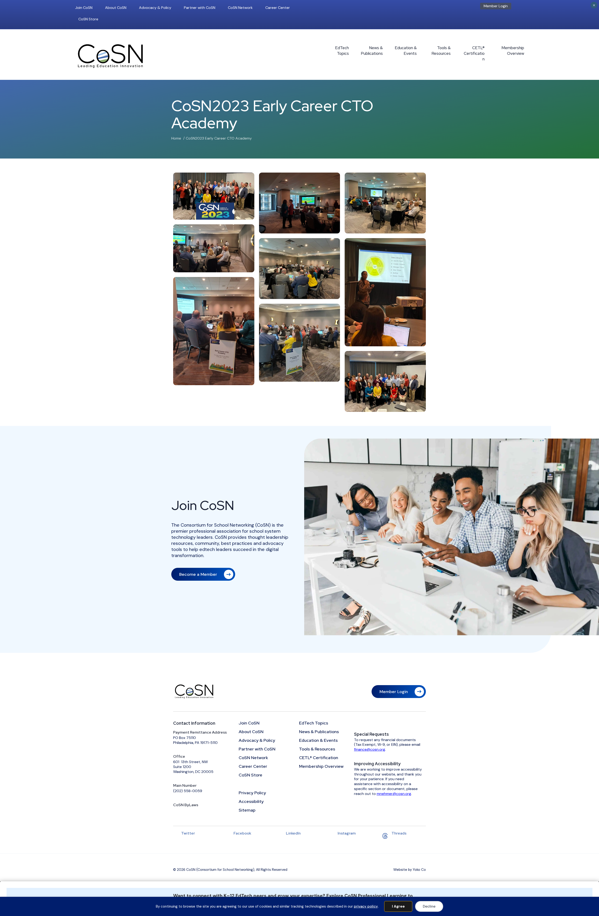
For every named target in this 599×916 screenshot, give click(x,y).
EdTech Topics (342, 50)
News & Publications (372, 50)
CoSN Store (88, 19)
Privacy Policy (252, 793)
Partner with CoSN (199, 7)
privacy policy (366, 906)
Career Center (277, 7)
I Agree (398, 906)
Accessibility (251, 801)
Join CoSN (83, 7)
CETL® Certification (474, 53)
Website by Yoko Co (409, 869)
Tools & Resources (441, 50)
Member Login (496, 6)
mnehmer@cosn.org (394, 793)
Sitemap (247, 810)
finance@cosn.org (369, 749)
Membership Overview (512, 50)
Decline (429, 906)
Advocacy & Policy (155, 7)
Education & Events (406, 50)
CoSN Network (240, 7)
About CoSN (115, 7)
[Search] (523, 7)
